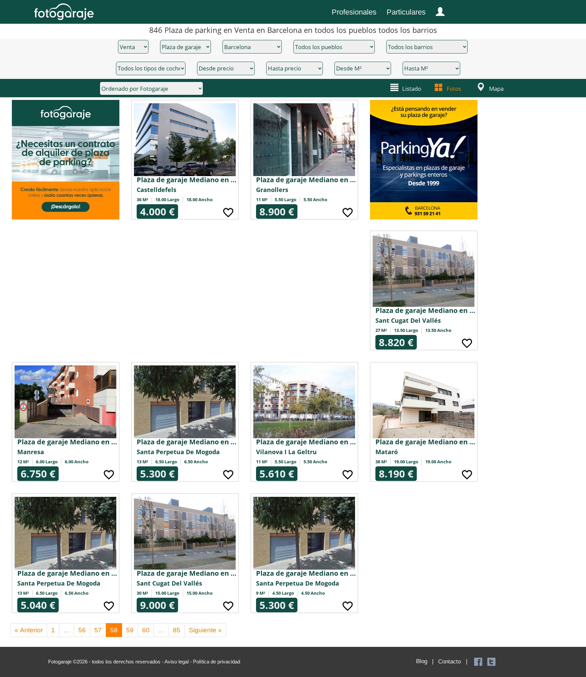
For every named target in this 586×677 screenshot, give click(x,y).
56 (82, 630)
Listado (411, 88)
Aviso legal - (178, 661)
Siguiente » (205, 630)
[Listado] (394, 87)
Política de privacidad (216, 661)
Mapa (496, 88)
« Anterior (29, 630)
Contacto (449, 661)
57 (98, 630)
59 (130, 630)
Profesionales (354, 12)
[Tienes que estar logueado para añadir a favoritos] (228, 211)
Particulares (406, 12)
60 (146, 630)
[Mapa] (479, 87)
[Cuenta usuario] (437, 10)
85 (176, 630)
